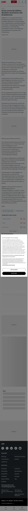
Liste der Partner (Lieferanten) (8, 265)
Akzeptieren (14, 273)
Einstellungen (14, 269)
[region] (14, 255)
